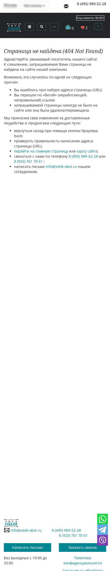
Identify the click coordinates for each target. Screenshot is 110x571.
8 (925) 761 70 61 (29, 161)
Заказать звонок (82, 547)
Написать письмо (27, 547)
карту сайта (87, 151)
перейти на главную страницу (41, 151)
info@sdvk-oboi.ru (61, 166)
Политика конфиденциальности (82, 560)
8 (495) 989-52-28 (91, 3)
